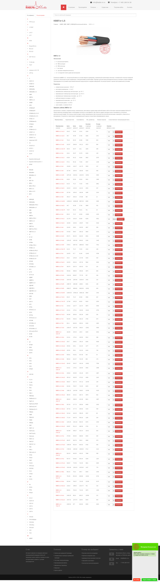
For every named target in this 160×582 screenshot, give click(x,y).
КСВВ (30, 334)
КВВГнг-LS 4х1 (59, 214)
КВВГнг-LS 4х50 (60, 244)
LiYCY (30, 32)
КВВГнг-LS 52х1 (60, 481)
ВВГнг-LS (31, 188)
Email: (117, 558)
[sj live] (36, 5)
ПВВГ (30, 414)
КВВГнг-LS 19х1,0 (60, 409)
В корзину (118, 132)
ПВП (30, 425)
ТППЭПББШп (32, 519)
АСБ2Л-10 (32, 145)
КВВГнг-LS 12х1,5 (60, 363)
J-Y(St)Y (31, 27)
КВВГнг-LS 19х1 (60, 404)
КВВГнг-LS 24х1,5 (60, 426)
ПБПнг (31, 385)
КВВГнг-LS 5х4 (59, 266)
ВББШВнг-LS (32, 175)
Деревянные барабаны (61, 565)
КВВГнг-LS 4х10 (60, 236)
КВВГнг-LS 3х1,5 (60, 183)
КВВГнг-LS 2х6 (59, 170)
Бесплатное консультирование (90, 563)
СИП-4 (31, 511)
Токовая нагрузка (101, 119)
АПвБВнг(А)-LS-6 (33, 116)
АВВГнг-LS (32, 100)
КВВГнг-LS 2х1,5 (60, 157)
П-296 (30, 382)
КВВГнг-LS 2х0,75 (60, 149)
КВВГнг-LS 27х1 (60, 436)
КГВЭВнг (31, 264)
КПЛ (30, 304)
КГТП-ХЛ (31, 274)
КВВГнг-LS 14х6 (60, 390)
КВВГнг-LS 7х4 (59, 319)
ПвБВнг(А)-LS (32, 398)
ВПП (30, 194)
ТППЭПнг (31, 525)
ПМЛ (30, 460)
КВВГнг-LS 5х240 (60, 292)
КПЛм (30, 307)
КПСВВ (31, 320)
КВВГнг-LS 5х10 (60, 275)
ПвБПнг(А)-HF (32, 406)
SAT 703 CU (32, 57)
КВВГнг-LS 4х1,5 (60, 218)
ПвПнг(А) (31, 436)
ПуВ (30, 476)
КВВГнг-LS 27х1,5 (60, 440)
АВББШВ (31, 86)
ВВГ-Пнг (31, 180)
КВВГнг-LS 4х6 (59, 231)
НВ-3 (30, 363)
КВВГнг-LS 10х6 (60, 359)
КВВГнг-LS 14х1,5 (60, 377)
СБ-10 (30, 498)
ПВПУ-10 (31, 439)
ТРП (30, 530)
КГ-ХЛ (30, 237)
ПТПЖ (30, 473)
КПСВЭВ (31, 326)
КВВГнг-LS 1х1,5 (60, 131)
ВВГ (30, 178)
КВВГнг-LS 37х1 (60, 458)
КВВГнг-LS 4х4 (59, 227)
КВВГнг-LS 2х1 (59, 153)
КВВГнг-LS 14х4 (60, 386)
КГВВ (30, 239)
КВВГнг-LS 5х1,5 (60, 258)
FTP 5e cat (32, 22)
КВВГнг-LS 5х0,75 (60, 249)
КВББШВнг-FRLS (33, 204)
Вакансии (57, 568)
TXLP (30, 65)
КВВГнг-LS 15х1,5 (60, 395)
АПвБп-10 (31, 118)
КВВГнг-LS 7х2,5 (60, 314)
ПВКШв (31, 422)
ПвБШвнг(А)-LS (33, 409)
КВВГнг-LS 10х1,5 (60, 341)
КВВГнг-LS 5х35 (60, 284)
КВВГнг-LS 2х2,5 (60, 162)
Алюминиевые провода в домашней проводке (64, 557)
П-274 (30, 379)
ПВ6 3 (30, 393)
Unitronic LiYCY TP (34, 70)
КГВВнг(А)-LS (32, 253)
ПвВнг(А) (31, 417)
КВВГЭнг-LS (32, 231)
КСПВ (30, 336)
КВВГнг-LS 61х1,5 (60, 499)
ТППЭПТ (31, 527)
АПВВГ (31, 126)
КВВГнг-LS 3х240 (60, 201)
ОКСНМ (31, 374)
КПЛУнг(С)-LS (32, 317)
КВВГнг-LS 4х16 (60, 240)
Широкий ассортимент (88, 560)
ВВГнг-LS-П (32, 191)
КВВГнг (31, 215)
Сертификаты (80, 119)
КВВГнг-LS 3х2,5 (60, 188)
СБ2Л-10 (31, 500)
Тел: (117, 563)
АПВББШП (32, 108)
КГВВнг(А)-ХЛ (32, 258)
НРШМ (31, 369)
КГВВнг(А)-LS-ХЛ (33, 256)
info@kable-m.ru (99, 2)
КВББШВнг (32, 202)
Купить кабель (58, 570)
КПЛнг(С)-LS (32, 309)
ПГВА (30, 455)
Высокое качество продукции (90, 553)
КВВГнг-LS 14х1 (60, 373)
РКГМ (30, 487)
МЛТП (30, 352)
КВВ (30, 210)
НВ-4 (30, 366)
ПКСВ (30, 457)
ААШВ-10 (31, 83)
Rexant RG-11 (32, 46)
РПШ (30, 490)
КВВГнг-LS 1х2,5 (60, 135)
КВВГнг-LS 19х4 (60, 422)
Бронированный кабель (61, 563)
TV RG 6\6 (31, 62)
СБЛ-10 (31, 503)
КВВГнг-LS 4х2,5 (60, 223)
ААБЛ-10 (31, 81)
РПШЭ (31, 492)
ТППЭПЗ (31, 522)
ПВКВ (30, 420)
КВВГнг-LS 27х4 (60, 449)
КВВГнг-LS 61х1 (60, 495)
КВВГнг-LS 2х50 (60, 175)
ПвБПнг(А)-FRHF (33, 404)
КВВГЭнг (31, 226)
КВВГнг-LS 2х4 (59, 166)
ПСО (30, 471)
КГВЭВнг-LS (32, 266)
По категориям (40, 15)
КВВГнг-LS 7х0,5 (60, 297)
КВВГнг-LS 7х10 (60, 327)
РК (30, 484)
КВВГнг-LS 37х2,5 (60, 467)
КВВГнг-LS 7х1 (59, 305)
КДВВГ (31, 277)
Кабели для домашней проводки (63, 553)
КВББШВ (31, 199)
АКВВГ (31, 102)
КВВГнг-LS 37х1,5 (60, 463)
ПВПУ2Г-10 (32, 444)
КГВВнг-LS (32, 248)
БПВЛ (30, 164)
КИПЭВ (31, 293)
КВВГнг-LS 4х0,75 (60, 210)
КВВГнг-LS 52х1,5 (60, 485)
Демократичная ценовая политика (91, 558)
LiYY (30, 35)
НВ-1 (30, 358)
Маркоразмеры (59, 119)
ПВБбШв (31, 395)
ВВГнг (30, 183)
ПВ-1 (30, 387)
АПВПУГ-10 (32, 137)
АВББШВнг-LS (33, 91)
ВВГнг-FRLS (32, 186)
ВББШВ (31, 169)
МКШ (30, 347)
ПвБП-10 (31, 401)
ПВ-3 (30, 390)
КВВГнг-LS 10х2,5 (60, 350)
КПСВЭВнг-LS (33, 328)
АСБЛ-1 (31, 148)
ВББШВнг (31, 172)
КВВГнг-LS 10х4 (60, 354)
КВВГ (30, 213)
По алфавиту (30, 15)
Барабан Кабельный (34, 159)
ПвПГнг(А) (31, 430)
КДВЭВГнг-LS (32, 291)
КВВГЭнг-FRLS (33, 229)
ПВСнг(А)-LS (32, 452)
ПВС (30, 447)
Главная (56, 24)
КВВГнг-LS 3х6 (59, 196)
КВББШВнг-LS (33, 207)
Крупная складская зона (88, 555)
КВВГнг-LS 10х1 (60, 337)
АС (30, 143)
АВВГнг (31, 97)
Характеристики (69, 119)
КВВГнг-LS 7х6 (59, 323)
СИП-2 (31, 506)
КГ (29, 234)
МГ (30, 342)
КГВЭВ (31, 261)
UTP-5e (31, 73)
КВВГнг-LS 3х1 (59, 179)
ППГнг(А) (31, 465)
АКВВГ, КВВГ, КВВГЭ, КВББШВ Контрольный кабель (73, 24)
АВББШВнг (32, 89)
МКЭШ (31, 350)
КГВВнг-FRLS (32, 245)
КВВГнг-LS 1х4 (59, 140)
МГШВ (30, 344)
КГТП (30, 272)
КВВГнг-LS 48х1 (60, 471)
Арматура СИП (33, 140)
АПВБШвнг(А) (32, 121)
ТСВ (30, 533)
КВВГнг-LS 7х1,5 (60, 310)
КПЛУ (30, 312)
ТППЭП (31, 517)
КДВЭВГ (31, 285)
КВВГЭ (31, 223)
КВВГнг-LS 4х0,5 (60, 205)
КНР (30, 299)
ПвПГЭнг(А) (32, 433)
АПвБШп (31, 124)
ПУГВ (30, 479)
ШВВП (30, 538)
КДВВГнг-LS (32, 282)
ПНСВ (30, 463)
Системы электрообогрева (62, 560)
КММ (30, 296)
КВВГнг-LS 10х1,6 (60, 346)
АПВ (30, 105)
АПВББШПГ (32, 110)
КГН (30, 269)
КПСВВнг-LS (32, 323)
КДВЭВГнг (31, 288)
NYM (30, 40)
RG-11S (31, 48)
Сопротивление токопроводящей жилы (119, 119)
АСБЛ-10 (31, 151)
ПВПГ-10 (31, 428)
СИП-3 (31, 508)
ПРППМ (31, 468)
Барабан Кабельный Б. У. (35, 161)
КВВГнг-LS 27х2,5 (60, 444)
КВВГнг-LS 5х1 (59, 253)
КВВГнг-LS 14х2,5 (60, 381)
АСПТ (30, 153)
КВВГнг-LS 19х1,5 (60, 413)
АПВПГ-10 (32, 132)
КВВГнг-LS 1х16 (60, 144)
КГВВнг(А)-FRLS (33, 250)
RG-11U (31, 51)
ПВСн (30, 449)
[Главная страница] (63, 7)
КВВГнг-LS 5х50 (60, 288)
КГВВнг (31, 242)
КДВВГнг (31, 280)
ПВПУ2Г (31, 441)
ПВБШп (31, 412)
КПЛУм (31, 315)
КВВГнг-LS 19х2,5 (60, 417)
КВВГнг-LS (32, 221)
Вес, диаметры (90, 119)
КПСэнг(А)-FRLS (33, 331)
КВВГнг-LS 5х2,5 (60, 262)
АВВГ (30, 94)
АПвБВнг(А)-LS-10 (34, 113)
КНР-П (31, 301)
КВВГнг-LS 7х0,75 (60, 301)
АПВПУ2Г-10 (32, 135)
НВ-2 (30, 361)
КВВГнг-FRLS (32, 218)
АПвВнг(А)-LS (32, 129)
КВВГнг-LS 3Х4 (60, 192)
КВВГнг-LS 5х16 (60, 279)
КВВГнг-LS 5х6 (59, 271)
